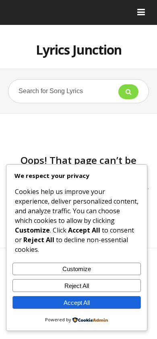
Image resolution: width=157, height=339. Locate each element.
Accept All (77, 302)
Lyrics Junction (79, 49)
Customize (76, 268)
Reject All (76, 285)
